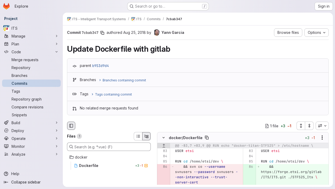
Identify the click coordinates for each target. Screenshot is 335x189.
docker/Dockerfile (186, 137)
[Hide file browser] (71, 126)
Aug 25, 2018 (134, 32)
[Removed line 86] (163, 167)
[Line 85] (163, 161)
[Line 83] (163, 151)
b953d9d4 (100, 65)
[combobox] (322, 126)
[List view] (138, 136)
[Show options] (322, 138)
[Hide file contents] (163, 138)
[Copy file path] (207, 138)
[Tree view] (146, 136)
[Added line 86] (248, 167)
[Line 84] (163, 156)
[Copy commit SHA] (102, 33)
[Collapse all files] (309, 126)
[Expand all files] (301, 126)
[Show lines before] (163, 146)
